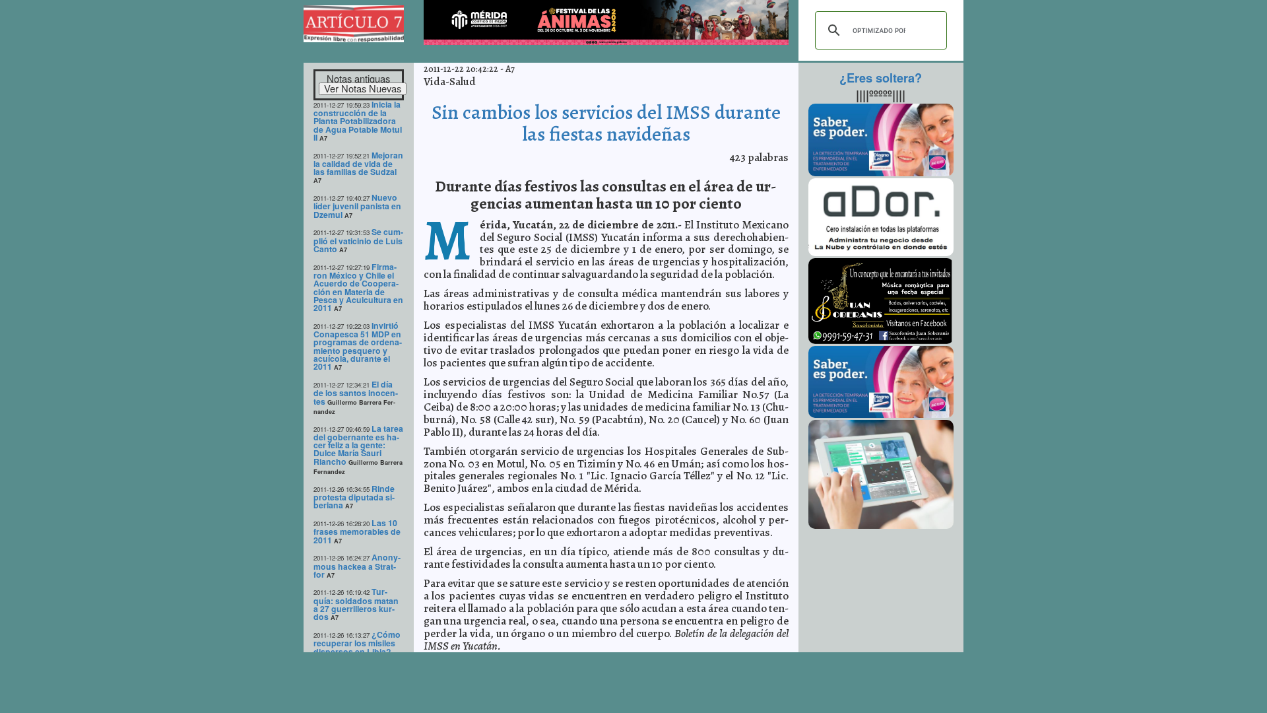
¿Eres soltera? (880, 77)
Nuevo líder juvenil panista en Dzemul (357, 206)
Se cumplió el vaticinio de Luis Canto (358, 240)
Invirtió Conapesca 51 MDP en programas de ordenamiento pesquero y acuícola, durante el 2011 (357, 346)
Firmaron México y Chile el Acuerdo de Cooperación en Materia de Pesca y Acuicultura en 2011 (358, 287)
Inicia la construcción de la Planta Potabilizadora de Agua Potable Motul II (357, 120)
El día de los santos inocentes (355, 392)
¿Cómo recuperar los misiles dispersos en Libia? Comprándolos (357, 646)
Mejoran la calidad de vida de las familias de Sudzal (358, 163)
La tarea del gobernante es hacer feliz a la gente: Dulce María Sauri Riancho (358, 445)
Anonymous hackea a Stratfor (357, 565)
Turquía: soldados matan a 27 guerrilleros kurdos (356, 604)
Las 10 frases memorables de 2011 (357, 531)
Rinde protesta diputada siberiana (354, 497)
